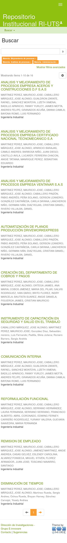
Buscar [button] (8, 30)
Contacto (6, 532)
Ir (63, 51)
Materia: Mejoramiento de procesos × (19, 58)
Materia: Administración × (46, 62)
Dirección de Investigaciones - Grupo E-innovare (18, 526)
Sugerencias (20, 532)
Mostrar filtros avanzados (51, 67)
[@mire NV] (59, 530)
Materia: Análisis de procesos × (17, 62)
